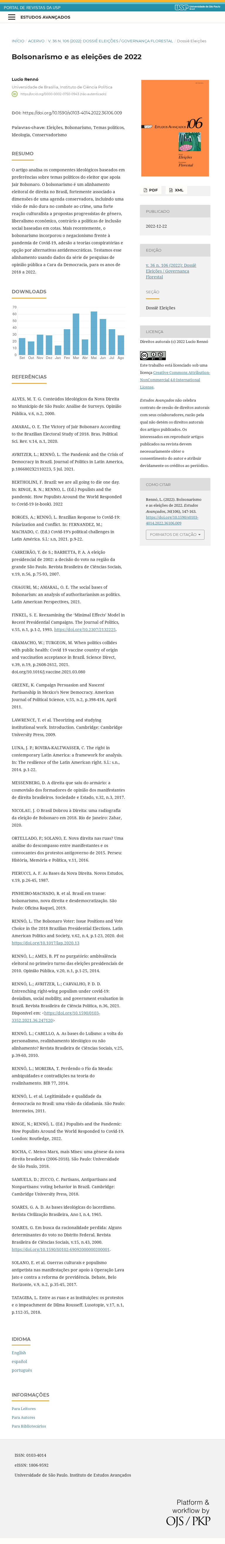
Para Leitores (24, 1408)
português (22, 1370)
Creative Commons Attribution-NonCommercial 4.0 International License (175, 380)
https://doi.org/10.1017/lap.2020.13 (45, 943)
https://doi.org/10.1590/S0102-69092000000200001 (61, 1249)
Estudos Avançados (45, 17)
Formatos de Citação (173, 534)
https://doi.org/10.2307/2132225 (85, 629)
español (19, 1361)
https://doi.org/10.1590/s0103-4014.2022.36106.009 (72, 113)
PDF (153, 190)
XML (178, 190)
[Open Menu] (12, 17)
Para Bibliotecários (29, 1426)
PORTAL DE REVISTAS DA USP (32, 8)
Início (18, 41)
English (19, 1352)
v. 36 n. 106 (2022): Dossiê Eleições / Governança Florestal (110, 41)
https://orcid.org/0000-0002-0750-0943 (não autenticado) (63, 94)
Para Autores (23, 1417)
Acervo (36, 41)
